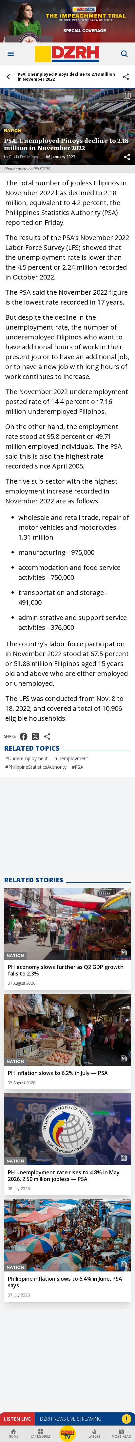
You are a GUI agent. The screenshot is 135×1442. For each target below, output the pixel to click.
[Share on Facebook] (24, 736)
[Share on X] (35, 736)
